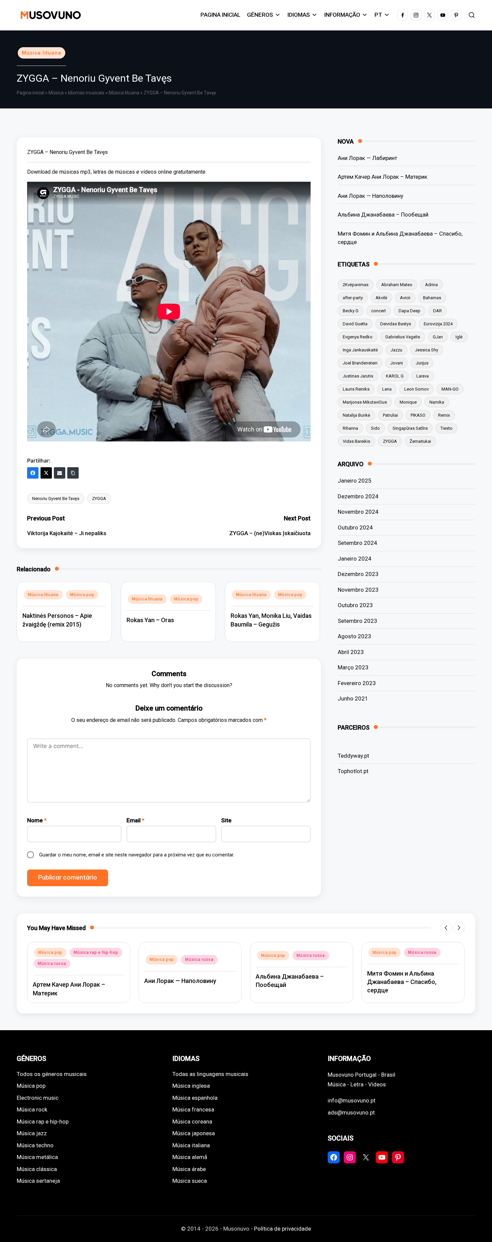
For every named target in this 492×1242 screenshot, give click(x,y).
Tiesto (446, 428)
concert (378, 310)
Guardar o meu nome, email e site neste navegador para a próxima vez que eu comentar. (136, 855)
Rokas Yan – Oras (150, 620)
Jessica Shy (426, 349)
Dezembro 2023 (358, 574)
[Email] (59, 473)
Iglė (459, 336)
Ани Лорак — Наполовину (370, 195)
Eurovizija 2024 (438, 323)
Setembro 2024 (357, 543)
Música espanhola (195, 1097)
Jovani (396, 362)
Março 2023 (353, 667)
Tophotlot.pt (353, 771)
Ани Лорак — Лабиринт (367, 158)
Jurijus (422, 362)
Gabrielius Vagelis (402, 336)
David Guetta (355, 323)
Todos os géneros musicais (52, 1074)
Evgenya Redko (358, 336)
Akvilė (381, 297)
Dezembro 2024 (358, 496)
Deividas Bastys (395, 323)
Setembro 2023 (357, 620)
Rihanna (350, 428)
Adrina (431, 284)
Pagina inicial (30, 92)
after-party (353, 297)
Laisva (422, 376)
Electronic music (38, 1097)
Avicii (405, 297)
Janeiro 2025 (355, 480)
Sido (375, 428)
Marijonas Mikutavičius (365, 402)
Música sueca (189, 1180)
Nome (37, 820)
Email (135, 820)
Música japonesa (193, 1133)
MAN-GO (450, 389)
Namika (436, 402)
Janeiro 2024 (355, 558)
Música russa (147, 959)
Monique (408, 402)
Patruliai (390, 415)
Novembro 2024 (358, 511)
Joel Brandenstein (360, 362)
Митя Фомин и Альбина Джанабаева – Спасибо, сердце (400, 238)
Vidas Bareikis (356, 441)
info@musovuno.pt (352, 1100)
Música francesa (193, 1109)
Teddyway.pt (353, 755)
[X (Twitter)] (46, 473)
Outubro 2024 (355, 527)
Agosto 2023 (354, 636)
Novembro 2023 (358, 589)
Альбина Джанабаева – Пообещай (383, 214)
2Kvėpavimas (355, 284)
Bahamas (432, 297)
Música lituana (41, 53)
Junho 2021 (353, 698)
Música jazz (32, 1133)
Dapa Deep (409, 310)
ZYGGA (99, 498)
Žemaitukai (420, 441)
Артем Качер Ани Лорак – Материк (382, 176)
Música (56, 92)
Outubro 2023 (355, 605)
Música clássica (37, 1169)
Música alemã (189, 1157)
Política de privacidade (282, 1228)
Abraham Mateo (396, 284)
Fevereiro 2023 (357, 683)
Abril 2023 (351, 652)
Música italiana (191, 1145)
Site (226, 820)
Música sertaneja (38, 1180)
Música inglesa (191, 1085)
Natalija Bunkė (356, 415)
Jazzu (396, 349)
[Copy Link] (73, 473)
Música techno (35, 1145)
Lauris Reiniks (356, 389)
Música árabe (189, 1169)
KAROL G (395, 376)
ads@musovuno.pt (351, 1112)
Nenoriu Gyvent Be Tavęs (55, 498)
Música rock (32, 1109)
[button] (446, 928)
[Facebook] (32, 473)
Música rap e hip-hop (43, 952)
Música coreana (192, 1121)
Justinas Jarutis (358, 376)
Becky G (350, 310)
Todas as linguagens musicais (210, 1074)
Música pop (82, 594)
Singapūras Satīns (410, 428)
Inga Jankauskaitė (360, 349)
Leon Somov (416, 389)
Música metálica (37, 1157)
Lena (387, 389)
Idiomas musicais (86, 92)
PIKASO (418, 415)
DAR (437, 310)
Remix (444, 415)
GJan (438, 336)
